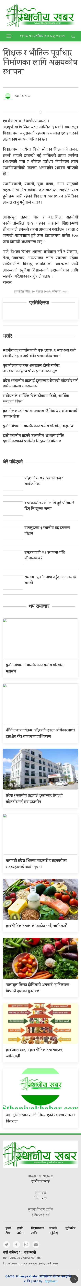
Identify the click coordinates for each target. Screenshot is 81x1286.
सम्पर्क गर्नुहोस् (53, 1230)
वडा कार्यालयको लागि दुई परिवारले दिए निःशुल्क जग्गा (49, 506)
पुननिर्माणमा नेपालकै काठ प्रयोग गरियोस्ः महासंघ (38, 426)
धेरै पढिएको (13, 461)
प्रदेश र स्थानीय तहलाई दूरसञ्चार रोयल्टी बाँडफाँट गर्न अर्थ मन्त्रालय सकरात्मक (40, 383)
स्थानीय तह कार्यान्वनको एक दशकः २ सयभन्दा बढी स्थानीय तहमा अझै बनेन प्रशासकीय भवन (39, 353)
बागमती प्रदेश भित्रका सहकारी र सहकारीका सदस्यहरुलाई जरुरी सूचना (36, 864)
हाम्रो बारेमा (20, 1230)
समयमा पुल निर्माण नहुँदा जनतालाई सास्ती (50, 580)
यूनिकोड (70, 1228)
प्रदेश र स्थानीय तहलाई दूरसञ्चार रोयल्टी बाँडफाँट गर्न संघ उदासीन (34, 799)
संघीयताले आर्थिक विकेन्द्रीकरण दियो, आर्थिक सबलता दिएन (36, 399)
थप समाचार (39, 606)
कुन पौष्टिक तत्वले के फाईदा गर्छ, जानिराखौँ (36, 926)
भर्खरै (7, 336)
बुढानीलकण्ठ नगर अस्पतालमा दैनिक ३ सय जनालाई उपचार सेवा (40, 414)
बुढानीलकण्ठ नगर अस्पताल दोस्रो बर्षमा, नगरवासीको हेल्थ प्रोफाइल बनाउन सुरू (31, 368)
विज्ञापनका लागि (37, 1230)
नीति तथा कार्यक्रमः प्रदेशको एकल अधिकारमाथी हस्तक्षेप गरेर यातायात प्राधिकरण (40, 734)
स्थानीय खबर (22, 96)
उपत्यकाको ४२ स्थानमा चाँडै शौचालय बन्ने (45, 556)
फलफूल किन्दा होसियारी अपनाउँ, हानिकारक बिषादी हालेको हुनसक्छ (37, 988)
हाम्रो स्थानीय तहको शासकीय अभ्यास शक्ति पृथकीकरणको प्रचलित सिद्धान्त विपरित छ (33, 438)
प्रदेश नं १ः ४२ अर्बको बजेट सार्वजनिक (44, 481)
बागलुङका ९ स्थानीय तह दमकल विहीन (47, 531)
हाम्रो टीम (8, 1230)
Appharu (51, 1281)
